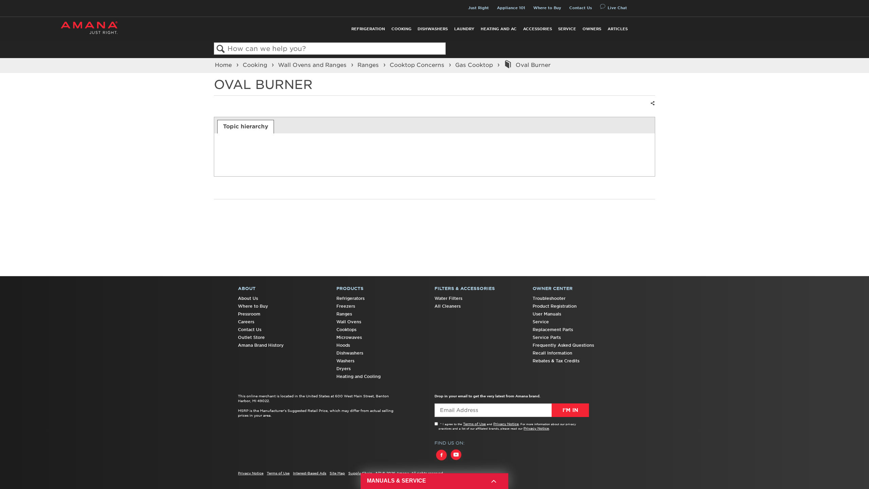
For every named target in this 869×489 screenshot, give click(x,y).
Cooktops (346, 329)
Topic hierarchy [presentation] (245, 126)
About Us (248, 298)
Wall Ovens (348, 321)
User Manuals (547, 313)
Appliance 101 (511, 7)
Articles (618, 28)
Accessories (537, 28)
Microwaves (349, 337)
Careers (246, 321)
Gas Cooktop (475, 64)
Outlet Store (251, 337)
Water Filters (448, 298)
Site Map (337, 473)
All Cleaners (447, 306)
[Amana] (89, 27)
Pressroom (249, 313)
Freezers (345, 306)
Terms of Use (474, 424)
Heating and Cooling (358, 376)
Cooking (401, 28)
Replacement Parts (553, 329)
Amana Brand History (261, 345)
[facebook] (441, 461)
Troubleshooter (549, 298)
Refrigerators (350, 298)
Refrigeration (368, 28)
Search (221, 49)
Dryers (343, 368)
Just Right (478, 7)
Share (651, 107)
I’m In (570, 410)
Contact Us (580, 7)
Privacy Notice (506, 424)
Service (567, 28)
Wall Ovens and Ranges (313, 64)
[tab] (245, 126)
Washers (345, 360)
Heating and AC (499, 28)
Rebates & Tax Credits (556, 360)
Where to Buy (547, 7)
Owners (592, 28)
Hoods (343, 345)
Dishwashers (433, 28)
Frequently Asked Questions (563, 345)
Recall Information (552, 353)
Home (224, 64)
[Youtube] (456, 461)
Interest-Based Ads (309, 473)
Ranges (369, 64)
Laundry (464, 28)
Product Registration (555, 306)
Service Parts (547, 337)
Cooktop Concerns (418, 64)
